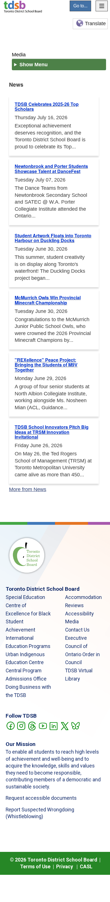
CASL (86, 866)
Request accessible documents (41, 798)
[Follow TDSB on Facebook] (10, 725)
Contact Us (77, 630)
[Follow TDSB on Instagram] (21, 725)
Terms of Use (35, 866)
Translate (95, 23)
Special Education (25, 597)
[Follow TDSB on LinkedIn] (53, 725)
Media (19, 54)
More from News (27, 489)
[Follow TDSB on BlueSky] (75, 725)
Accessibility (79, 614)
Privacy (64, 866)
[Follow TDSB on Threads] (31, 725)
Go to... (80, 5)
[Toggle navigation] (102, 6)
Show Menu (33, 64)
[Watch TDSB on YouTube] (42, 725)
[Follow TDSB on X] (64, 725)
